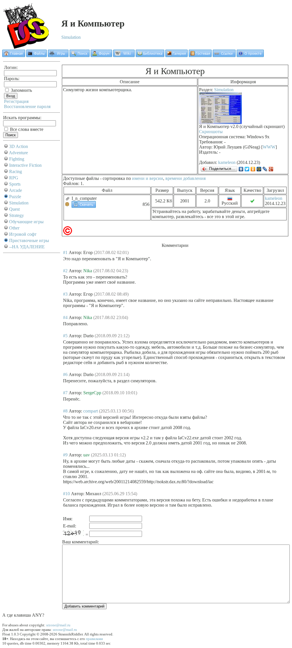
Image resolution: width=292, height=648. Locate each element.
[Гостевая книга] (200, 55)
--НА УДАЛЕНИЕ (27, 246)
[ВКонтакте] (241, 169)
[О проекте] (250, 55)
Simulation (71, 37)
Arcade (15, 190)
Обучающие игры (26, 221)
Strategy (16, 215)
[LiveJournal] (265, 169)
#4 (65, 317)
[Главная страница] (13, 55)
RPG (13, 177)
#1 (65, 252)
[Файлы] (36, 55)
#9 (65, 454)
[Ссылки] (224, 55)
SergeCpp (92, 392)
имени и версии (147, 178)
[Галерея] (176, 55)
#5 (65, 335)
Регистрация (16, 101)
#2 (65, 270)
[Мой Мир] (259, 169)
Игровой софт (22, 234)
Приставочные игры (29, 240)
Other (14, 228)
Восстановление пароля (27, 106)
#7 (65, 392)
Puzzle (15, 196)
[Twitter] (247, 169)
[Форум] (101, 55)
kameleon (227, 162)
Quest (14, 209)
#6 (65, 374)
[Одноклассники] (253, 169)
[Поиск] (80, 55)
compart (90, 411)
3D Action (18, 146)
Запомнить (21, 90)
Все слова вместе (26, 129)
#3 (65, 294)
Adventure (18, 152)
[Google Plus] (271, 169)
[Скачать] (84, 204)
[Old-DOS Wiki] (124, 55)
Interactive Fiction (25, 165)
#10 (66, 493)
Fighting (16, 159)
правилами (94, 639)
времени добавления (185, 178)
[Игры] (58, 55)
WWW (269, 147)
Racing (15, 171)
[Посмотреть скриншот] (220, 122)
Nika (87, 270)
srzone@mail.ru (58, 625)
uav (86, 454)
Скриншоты (211, 131)
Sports (15, 184)
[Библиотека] (150, 55)
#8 (65, 411)
